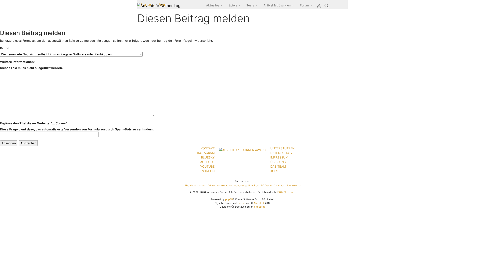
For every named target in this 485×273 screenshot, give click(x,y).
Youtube (207, 166)
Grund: (5, 48)
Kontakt (208, 148)
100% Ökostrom (286, 192)
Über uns (278, 162)
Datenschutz (281, 153)
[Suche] (326, 5)
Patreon (208, 171)
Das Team (278, 166)
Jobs (274, 171)
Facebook (207, 162)
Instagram (206, 153)
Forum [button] (305, 5)
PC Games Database (272, 185)
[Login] (319, 5)
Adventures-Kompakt (220, 185)
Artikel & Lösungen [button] (278, 5)
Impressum (279, 157)
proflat (241, 203)
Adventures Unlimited (246, 185)
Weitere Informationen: (17, 62)
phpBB (229, 199)
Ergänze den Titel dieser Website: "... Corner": (34, 123)
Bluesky (208, 157)
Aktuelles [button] (213, 5)
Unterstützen (282, 148)
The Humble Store (195, 185)
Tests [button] (250, 5)
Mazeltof (259, 203)
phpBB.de (259, 206)
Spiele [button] (233, 5)
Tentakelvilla (293, 185)
